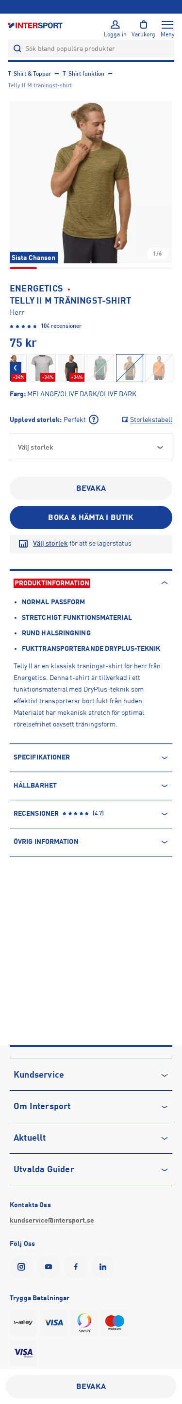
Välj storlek (50, 543)
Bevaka (91, 488)
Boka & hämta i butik (90, 517)
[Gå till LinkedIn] (104, 1266)
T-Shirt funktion (83, 73)
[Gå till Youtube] (50, 1266)
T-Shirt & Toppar (29, 73)
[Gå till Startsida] (36, 25)
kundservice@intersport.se (52, 1220)
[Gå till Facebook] (77, 1266)
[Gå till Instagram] (23, 1266)
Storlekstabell (151, 419)
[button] (91, 182)
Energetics (36, 288)
